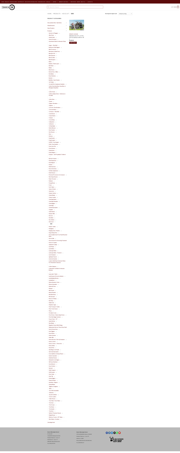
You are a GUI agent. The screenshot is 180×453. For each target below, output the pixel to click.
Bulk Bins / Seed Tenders (54, 80)
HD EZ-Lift (65, 13)
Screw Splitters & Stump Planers (56, 353)
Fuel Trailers (51, 187)
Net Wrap (51, 300)
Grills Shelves (52, 211)
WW (51, 223)
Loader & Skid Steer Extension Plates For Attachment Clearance (57, 261)
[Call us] (117, 433)
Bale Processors (52, 49)
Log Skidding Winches (54, 278)
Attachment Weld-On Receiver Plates (57, 41)
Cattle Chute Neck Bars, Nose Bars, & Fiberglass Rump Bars (57, 87)
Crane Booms (52, 113)
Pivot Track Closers (53, 308)
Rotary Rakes (52, 345)
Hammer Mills (52, 213)
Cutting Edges (52, 126)
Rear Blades (51, 323)
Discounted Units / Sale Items (54, 22)
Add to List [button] (73, 42)
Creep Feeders (52, 115)
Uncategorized (51, 422)
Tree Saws (51, 402)
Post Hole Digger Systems (55, 317)
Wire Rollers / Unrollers (54, 419)
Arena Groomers (52, 39)
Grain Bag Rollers (53, 199)
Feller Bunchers (52, 166)
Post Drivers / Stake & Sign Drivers (57, 315)
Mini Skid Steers (52, 294)
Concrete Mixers (52, 109)
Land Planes (51, 246)
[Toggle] (66, 23)
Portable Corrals (52, 313)
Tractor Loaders (52, 396)
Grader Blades (52, 195)
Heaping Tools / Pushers (54, 230)
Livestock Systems (53, 258)
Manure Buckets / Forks (54, 282)
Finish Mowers (52, 172)
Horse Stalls (51, 238)
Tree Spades (51, 409)
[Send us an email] (114, 433)
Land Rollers (51, 248)
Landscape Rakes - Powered (55, 252)
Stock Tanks (51, 374)
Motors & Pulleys (53, 298)
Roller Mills (51, 337)
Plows (50, 310)
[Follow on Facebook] (107, 433)
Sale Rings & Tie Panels (54, 349)
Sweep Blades (52, 384)
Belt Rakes (51, 65)
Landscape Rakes (52, 250)
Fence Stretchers (53, 168)
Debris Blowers (52, 128)
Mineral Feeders (52, 292)
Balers (50, 61)
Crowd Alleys (52, 119)
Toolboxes (51, 392)
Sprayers (51, 368)
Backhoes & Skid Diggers (54, 47)
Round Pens (51, 347)
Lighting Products (53, 256)
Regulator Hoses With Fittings (56, 325)
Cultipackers (51, 121)
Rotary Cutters (52, 341)
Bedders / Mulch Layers (54, 63)
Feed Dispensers (52, 160)
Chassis (50, 101)
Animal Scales (52, 37)
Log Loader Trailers (53, 274)
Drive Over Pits (52, 146)
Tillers (50, 388)
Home (49, 13)
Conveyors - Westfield (54, 111)
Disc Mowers (52, 132)
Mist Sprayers (52, 296)
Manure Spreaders (53, 284)
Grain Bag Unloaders (53, 201)
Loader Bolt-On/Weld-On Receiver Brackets (57, 269)
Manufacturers (51, 25)
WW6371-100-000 (73, 34)
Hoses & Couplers (53, 242)
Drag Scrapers (52, 140)
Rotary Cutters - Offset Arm (55, 343)
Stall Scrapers (52, 372)
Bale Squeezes (52, 55)
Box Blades (51, 73)
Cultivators (51, 124)
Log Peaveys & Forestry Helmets (56, 276)
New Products (50, 28)
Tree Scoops (52, 404)
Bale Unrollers (52, 57)
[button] (175, 7)
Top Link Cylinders (53, 394)
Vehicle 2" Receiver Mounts (55, 413)
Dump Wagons (52, 152)
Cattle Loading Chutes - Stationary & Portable (57, 94)
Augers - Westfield (53, 45)
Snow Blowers (52, 364)
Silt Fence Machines (53, 362)
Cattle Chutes (52, 91)
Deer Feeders (52, 130)
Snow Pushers (52, 366)
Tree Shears (51, 407)
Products (56, 13)
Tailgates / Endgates (53, 386)
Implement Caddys (53, 244)
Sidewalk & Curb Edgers (54, 360)
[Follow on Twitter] (112, 433)
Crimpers (51, 117)
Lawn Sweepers (52, 254)
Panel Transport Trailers (54, 306)
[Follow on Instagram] (109, 433)
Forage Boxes (52, 183)
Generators (51, 191)
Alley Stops (51, 35)
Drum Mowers (52, 148)
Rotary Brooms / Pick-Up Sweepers (57, 339)
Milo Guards (51, 290)
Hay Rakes (51, 217)
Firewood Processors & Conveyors (57, 174)
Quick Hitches (52, 321)
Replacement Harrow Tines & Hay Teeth (58, 327)
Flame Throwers (52, 179)
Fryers (50, 185)
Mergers (51, 288)
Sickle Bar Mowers (53, 357)
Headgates (51, 228)
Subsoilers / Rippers (53, 382)
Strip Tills (51, 376)
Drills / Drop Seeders (53, 144)
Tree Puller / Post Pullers (54, 400)
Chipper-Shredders (53, 103)
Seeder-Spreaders (53, 355)
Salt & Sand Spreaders (54, 351)
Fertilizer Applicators (53, 170)
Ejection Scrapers (53, 158)
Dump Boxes (51, 150)
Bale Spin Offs (52, 53)
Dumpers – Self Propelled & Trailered (57, 154)
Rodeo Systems (52, 335)
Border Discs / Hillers (53, 71)
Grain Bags (51, 205)
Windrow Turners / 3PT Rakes (56, 417)
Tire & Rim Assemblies (54, 390)
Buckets (50, 78)
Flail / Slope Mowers (53, 176)
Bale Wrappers (52, 59)
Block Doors (51, 69)
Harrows (51, 215)
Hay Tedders (51, 219)
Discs (50, 134)
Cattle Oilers (52, 99)
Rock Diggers (52, 331)
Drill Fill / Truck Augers (54, 142)
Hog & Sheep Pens (53, 232)
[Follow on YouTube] (119, 433)
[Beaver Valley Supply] (8, 7)
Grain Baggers (52, 203)
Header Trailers (52, 226)
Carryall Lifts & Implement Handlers (57, 84)
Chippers (51, 105)
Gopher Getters (52, 193)
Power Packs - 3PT (53, 319)
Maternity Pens (52, 286)
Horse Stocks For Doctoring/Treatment (58, 240)
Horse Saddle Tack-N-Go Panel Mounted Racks (58, 235)
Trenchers (51, 411)
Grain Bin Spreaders (53, 207)
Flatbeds (51, 181)
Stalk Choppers (52, 370)
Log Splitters (52, 280)
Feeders (50, 164)
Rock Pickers (52, 333)
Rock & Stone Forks (53, 329)
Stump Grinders (52, 380)
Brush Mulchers (52, 76)
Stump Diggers (52, 378)
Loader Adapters (52, 266)
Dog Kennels (52, 138)
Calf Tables (51, 82)
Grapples (51, 209)
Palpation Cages (52, 304)
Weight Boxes (52, 415)
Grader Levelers (52, 197)
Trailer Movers (52, 398)
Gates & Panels (52, 189)
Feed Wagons (52, 162)
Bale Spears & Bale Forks (54, 51)
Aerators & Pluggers (53, 33)
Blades (50, 67)
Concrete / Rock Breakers (54, 107)
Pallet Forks (51, 302)
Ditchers (51, 136)
